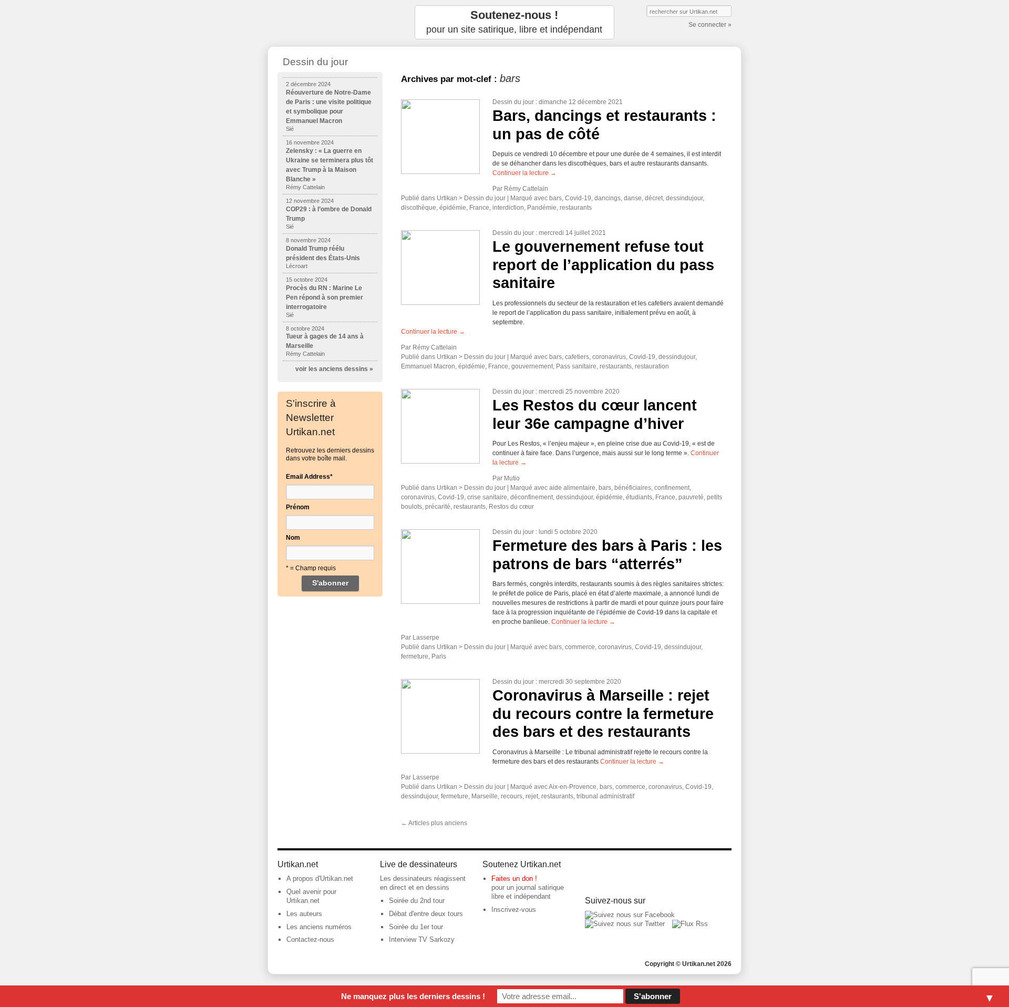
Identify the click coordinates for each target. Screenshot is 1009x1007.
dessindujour (684, 198)
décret (654, 198)
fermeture (414, 656)
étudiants (639, 497)
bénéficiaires (632, 487)
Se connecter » (710, 24)
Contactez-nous (310, 939)
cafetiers (577, 357)
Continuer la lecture (524, 173)
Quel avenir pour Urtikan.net (311, 896)
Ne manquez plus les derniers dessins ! (413, 996)
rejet (532, 796)
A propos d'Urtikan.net (319, 878)
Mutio (512, 478)
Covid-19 (578, 198)
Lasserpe (426, 637)
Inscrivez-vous (513, 909)
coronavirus (609, 357)
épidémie (452, 207)
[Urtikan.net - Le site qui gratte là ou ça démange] (330, 22)
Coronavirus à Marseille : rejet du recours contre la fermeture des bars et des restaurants (603, 713)
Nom (293, 537)
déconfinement (531, 497)
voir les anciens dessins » (334, 369)
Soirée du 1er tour (416, 927)
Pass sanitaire (576, 366)
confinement (671, 487)
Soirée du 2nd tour (417, 901)
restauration (652, 366)
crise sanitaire (487, 497)
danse (633, 198)
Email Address (309, 476)
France (479, 207)
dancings (607, 198)
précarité (437, 506)
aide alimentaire (572, 487)
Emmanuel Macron (428, 366)
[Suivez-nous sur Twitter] (625, 924)
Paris (438, 656)
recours (511, 796)
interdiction (508, 207)
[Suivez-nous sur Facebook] (630, 915)
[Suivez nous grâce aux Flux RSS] (690, 924)
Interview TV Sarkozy (422, 939)
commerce (580, 647)
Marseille (484, 796)
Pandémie (542, 207)
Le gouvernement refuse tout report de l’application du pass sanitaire (603, 264)
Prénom (298, 507)
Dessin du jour (513, 102)
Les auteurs (304, 914)
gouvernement (532, 366)
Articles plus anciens (434, 823)
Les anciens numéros (319, 927)
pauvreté (691, 497)
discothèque (418, 207)
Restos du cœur (511, 506)
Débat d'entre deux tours (426, 914)
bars (555, 198)
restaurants (576, 207)
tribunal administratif (605, 796)
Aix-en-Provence (572, 786)
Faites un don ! (514, 878)
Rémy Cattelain (526, 188)
